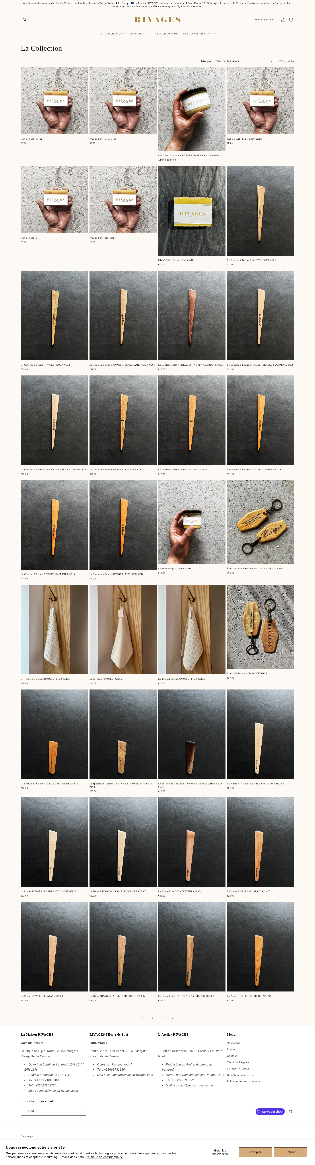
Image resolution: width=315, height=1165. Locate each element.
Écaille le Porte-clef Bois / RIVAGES (247, 673)
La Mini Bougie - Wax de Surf (174, 568)
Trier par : (207, 61)
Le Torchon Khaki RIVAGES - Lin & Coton (181, 678)
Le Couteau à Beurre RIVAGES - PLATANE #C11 (116, 469)
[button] (25, 20)
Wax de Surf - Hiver (31, 138)
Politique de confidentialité (104, 1157)
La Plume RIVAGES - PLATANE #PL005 (249, 891)
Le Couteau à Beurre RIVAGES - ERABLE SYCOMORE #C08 (260, 364)
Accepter (255, 1152)
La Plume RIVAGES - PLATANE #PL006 (42, 996)
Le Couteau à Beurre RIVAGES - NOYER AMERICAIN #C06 (122, 364)
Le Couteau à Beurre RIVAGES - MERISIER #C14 (254, 469)
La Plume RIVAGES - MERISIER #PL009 (249, 996)
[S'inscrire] (82, 1111)
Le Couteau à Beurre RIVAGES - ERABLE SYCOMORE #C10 (54, 469)
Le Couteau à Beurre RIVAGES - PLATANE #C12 (184, 469)
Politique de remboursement (244, 1081)
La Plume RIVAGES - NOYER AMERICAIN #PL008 (186, 996)
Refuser (290, 1152)
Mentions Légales (238, 1062)
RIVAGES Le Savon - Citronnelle (176, 260)
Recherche (233, 1043)
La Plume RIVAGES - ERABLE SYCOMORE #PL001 (255, 783)
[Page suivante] (172, 1018)
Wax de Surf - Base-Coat (103, 138)
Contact (232, 1055)
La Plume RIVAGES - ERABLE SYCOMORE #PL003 (118, 891)
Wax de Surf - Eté (30, 237)
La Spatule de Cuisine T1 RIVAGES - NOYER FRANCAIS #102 (121, 785)
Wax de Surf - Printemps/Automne (245, 138)
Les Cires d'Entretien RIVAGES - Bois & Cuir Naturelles (188, 155)
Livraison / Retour (238, 1068)
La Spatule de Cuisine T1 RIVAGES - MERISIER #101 (50, 783)
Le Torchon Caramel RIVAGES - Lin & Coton (45, 678)
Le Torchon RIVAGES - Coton (106, 678)
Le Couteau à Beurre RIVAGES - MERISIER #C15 (48, 574)
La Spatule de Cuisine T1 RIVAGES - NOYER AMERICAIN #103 (190, 785)
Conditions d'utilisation (241, 1075)
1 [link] (143, 1018)
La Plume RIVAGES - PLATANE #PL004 (180, 891)
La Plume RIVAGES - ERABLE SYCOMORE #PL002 (49, 891)
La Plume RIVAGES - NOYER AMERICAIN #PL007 (117, 996)
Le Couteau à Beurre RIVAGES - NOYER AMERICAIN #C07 (191, 364)
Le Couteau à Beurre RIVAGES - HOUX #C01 (251, 260)
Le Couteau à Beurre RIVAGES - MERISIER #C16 (117, 574)
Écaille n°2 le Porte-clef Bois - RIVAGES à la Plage (255, 568)
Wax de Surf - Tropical (102, 237)
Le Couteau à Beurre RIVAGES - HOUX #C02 (45, 364)
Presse (231, 1049)
